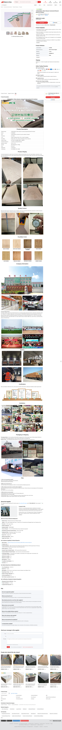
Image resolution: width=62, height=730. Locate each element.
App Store (3, 720)
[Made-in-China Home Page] (6, 2)
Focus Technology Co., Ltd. (24, 726)
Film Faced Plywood (17, 542)
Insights (51, 723)
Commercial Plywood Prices (6, 715)
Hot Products (11, 723)
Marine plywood (3, 698)
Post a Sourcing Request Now (28, 647)
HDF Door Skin (48, 698)
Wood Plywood (33, 713)
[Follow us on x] (54, 720)
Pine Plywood (18, 697)
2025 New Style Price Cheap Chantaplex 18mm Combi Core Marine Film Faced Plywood (54, 667)
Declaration (41, 726)
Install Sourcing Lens (25, 720)
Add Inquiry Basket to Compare (18, 36)
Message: (4, 638)
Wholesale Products (31, 723)
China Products (16, 723)
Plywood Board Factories (25, 713)
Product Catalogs (14, 693)
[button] (50, 2)
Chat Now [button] (55, 22)
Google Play (9, 720)
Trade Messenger (16, 720)
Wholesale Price (37, 723)
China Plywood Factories (15, 713)
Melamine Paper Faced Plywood (51, 697)
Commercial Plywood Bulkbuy (38, 715)
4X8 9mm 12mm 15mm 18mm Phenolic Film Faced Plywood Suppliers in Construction (42, 685)
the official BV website (23, 503)
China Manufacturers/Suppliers (23, 723)
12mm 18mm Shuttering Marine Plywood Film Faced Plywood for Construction (30, 667)
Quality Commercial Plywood (16, 715)
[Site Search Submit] (39, 2)
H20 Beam (32, 698)
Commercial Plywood (28, 542)
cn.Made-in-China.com (40, 724)
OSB (23, 542)
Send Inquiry (42, 22)
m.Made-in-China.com (33, 724)
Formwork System (18, 695)
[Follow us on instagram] (56, 720)
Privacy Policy (46, 726)
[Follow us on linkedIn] (60, 720)
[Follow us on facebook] (53, 720)
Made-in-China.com (26, 724)
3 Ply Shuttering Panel (19, 698)
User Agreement (36, 726)
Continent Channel (42, 723)
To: (5, 636)
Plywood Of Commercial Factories (43, 713)
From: (5, 633)
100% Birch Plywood (11, 542)
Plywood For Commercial (53, 713)
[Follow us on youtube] (57, 720)
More (2, 717)
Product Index (47, 723)
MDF (22, 542)
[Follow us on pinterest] (59, 720)
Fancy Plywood (33, 697)
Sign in (60, 2)
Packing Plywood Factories (6, 713)
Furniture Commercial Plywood (27, 715)
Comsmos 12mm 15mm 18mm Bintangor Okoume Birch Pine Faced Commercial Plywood (43, 667)
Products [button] (16, 1)
